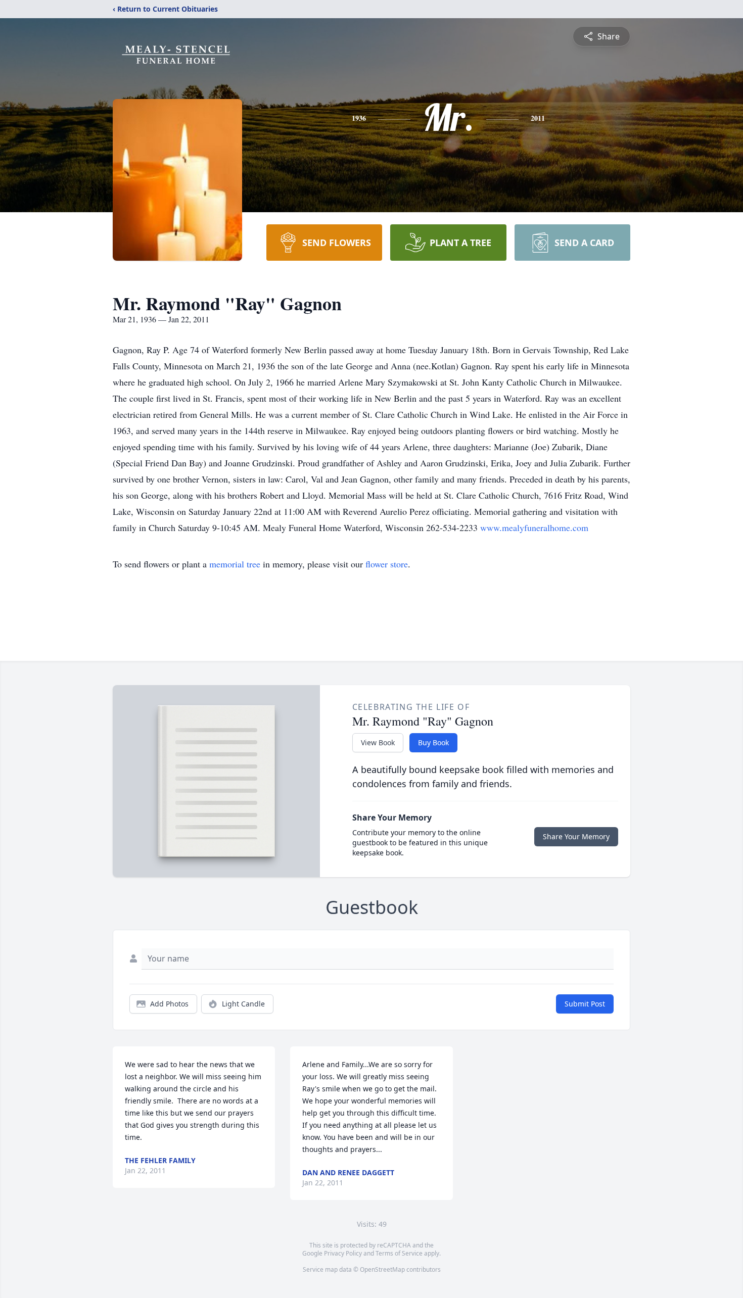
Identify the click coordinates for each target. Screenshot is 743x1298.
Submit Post (585, 1003)
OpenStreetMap (382, 1269)
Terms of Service (399, 1253)
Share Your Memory (576, 836)
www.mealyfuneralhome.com (534, 527)
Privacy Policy (343, 1253)
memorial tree (234, 564)
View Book (378, 742)
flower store (386, 564)
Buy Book (433, 742)
